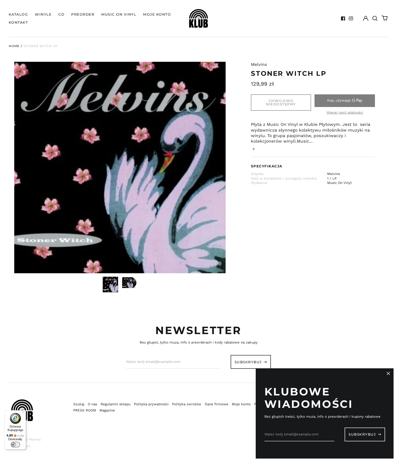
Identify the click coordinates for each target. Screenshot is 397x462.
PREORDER (82, 14)
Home (14, 46)
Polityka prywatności (151, 404)
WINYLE (43, 14)
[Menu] (23, 413)
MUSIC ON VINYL (118, 14)
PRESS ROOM (84, 410)
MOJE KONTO (157, 14)
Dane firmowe (216, 404)
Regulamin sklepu (115, 404)
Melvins (259, 64)
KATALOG (18, 14)
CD (61, 14)
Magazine (107, 410)
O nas (92, 404)
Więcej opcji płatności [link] (344, 112)
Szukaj (78, 404)
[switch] (15, 444)
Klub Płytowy (30, 439)
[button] (375, 18)
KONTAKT (18, 22)
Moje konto (241, 404)
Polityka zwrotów (186, 404)
